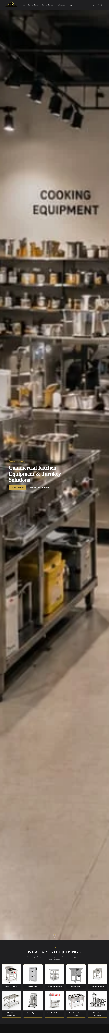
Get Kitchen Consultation (41, 487)
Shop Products (18, 487)
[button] (34, 5)
